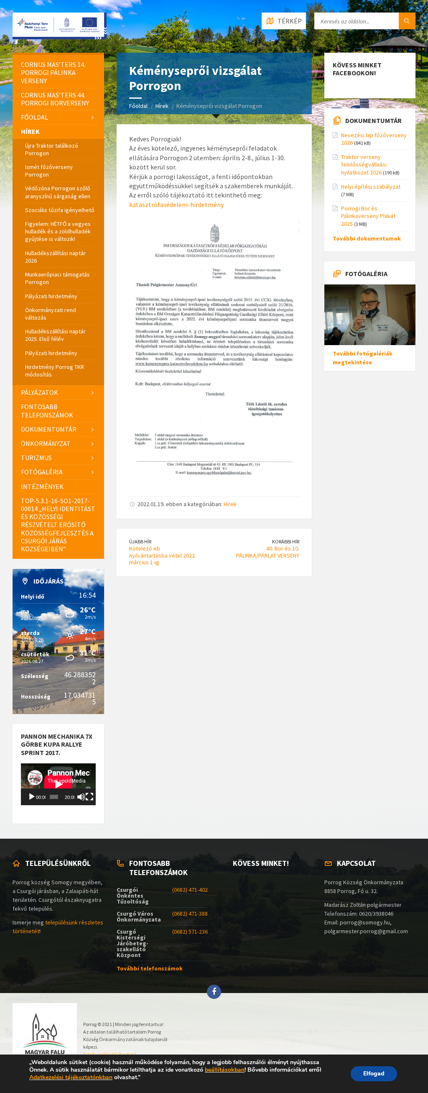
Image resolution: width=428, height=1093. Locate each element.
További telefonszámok (150, 968)
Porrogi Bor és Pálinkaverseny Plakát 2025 (368, 216)
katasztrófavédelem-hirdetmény (176, 204)
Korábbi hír (285, 541)
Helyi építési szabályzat (370, 186)
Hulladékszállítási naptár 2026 (55, 256)
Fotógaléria (42, 472)
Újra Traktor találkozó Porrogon (51, 149)
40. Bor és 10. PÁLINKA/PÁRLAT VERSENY (267, 552)
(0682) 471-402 (190, 889)
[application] (58, 784)
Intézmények (42, 486)
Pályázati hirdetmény (51, 296)
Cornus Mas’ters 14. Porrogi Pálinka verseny (53, 72)
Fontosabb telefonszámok (47, 410)
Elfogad (374, 1074)
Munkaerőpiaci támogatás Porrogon (57, 278)
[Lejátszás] (32, 797)
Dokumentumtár (48, 429)
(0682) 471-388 (190, 913)
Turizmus (36, 457)
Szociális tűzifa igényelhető (59, 210)
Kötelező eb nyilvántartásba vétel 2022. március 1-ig (162, 555)
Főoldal (138, 106)
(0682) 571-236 (190, 931)
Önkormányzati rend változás (50, 313)
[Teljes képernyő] (89, 797)
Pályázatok (39, 392)
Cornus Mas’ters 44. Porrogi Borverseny (55, 99)
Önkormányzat (46, 443)
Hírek (161, 106)
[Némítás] (81, 797)
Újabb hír (140, 541)
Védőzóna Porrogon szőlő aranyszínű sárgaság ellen (57, 192)
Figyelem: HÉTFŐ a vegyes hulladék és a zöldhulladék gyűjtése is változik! (58, 231)
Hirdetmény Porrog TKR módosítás (54, 370)
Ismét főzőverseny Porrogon (49, 170)
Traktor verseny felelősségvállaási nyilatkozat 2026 (364, 164)
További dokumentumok (367, 238)
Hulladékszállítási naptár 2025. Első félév (55, 335)
